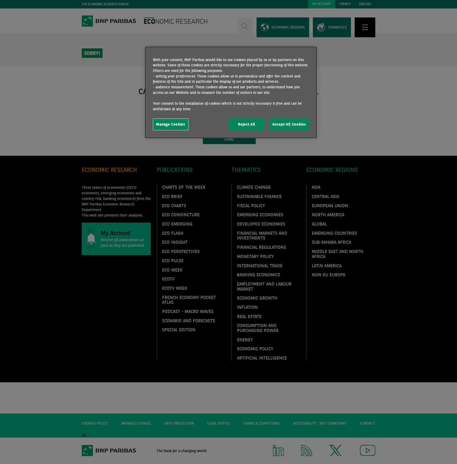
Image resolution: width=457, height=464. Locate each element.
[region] (231, 93)
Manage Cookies (170, 124)
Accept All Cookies (289, 124)
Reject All (246, 124)
